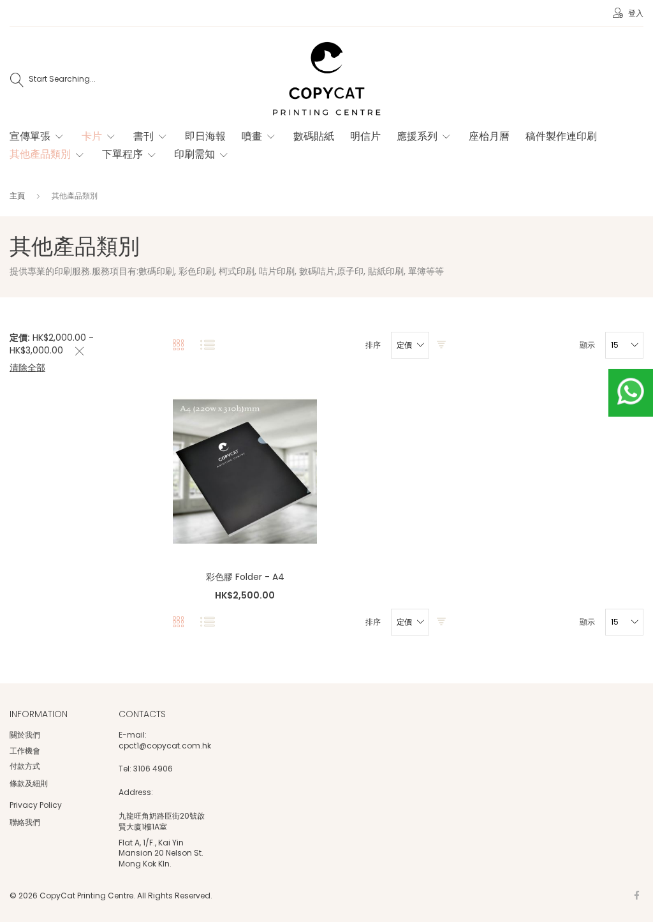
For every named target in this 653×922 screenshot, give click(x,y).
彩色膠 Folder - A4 (245, 576)
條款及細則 (29, 783)
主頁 (18, 195)
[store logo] (326, 79)
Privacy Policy (36, 804)
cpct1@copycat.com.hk (165, 746)
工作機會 (25, 750)
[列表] (207, 345)
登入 (634, 13)
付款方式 (25, 766)
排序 (373, 345)
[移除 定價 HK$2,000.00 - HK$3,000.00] (80, 351)
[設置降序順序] (441, 345)
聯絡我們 (25, 822)
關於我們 (25, 734)
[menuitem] (38, 136)
